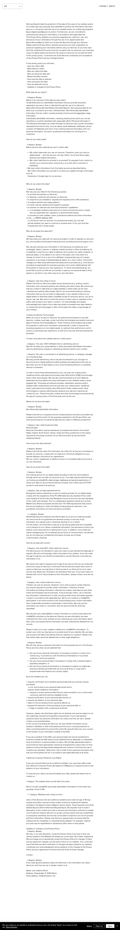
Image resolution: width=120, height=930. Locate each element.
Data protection (11, 927)
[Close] (117, 926)
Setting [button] (89, 926)
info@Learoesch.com (47, 876)
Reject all (99, 926)
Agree (110, 926)
